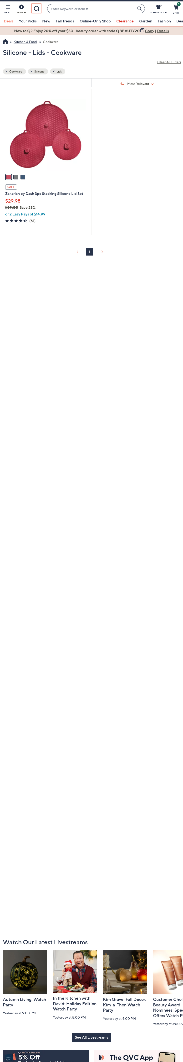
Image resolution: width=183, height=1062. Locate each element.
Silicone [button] (39, 71)
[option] (91, 31)
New (46, 21)
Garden (145, 21)
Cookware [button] (15, 71)
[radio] (8, 177)
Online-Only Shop (95, 21)
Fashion (164, 21)
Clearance (125, 21)
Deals (8, 21)
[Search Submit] (140, 8)
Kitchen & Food (25, 42)
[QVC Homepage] (5, 42)
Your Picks (28, 21)
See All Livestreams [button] (91, 1037)
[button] (7, 10)
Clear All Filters (169, 62)
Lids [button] (59, 71)
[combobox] (91, 8)
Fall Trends (65, 21)
